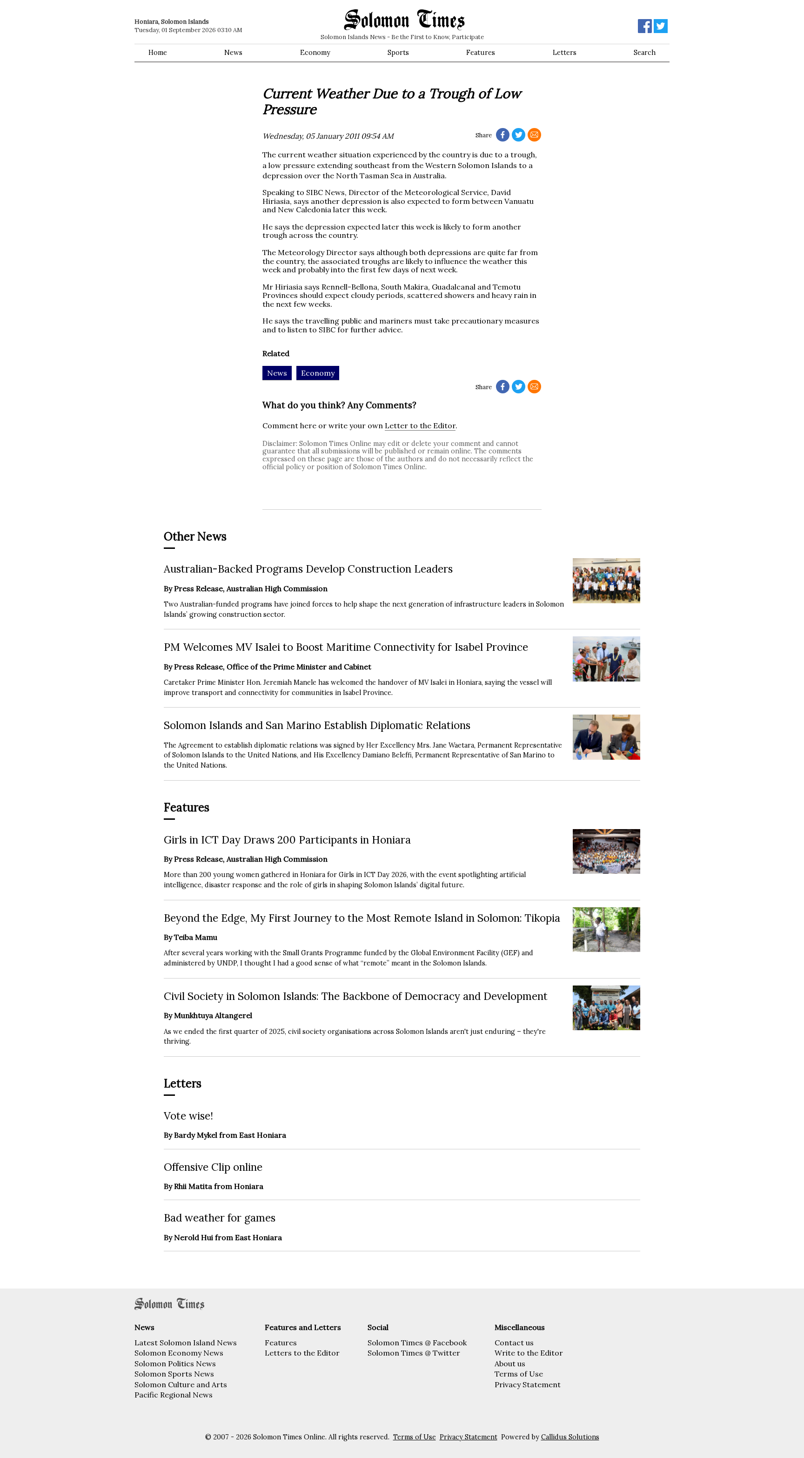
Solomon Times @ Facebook (417, 1342)
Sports (398, 52)
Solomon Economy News (178, 1352)
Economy (315, 52)
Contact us (514, 1342)
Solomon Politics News (175, 1363)
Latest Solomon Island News (185, 1342)
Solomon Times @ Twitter (414, 1352)
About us (510, 1363)
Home (157, 52)
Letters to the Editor (302, 1352)
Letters (564, 52)
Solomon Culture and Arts (180, 1384)
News (233, 52)
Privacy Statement (528, 1384)
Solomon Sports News (174, 1373)
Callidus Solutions (570, 1437)
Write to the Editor (529, 1352)
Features (480, 52)
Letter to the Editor (420, 425)
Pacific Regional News (173, 1394)
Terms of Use (519, 1373)
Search (645, 52)
